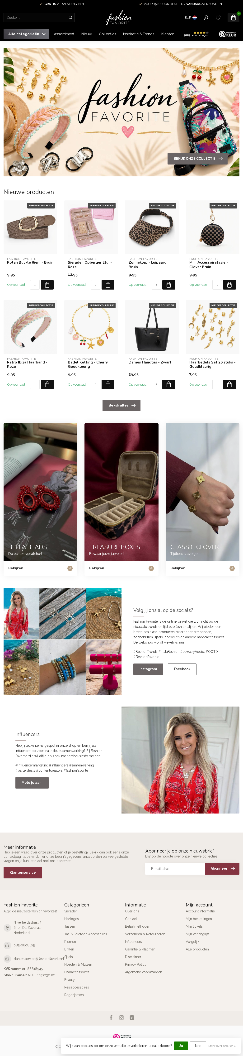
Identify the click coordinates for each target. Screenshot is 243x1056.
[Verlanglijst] (218, 17)
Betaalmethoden (137, 926)
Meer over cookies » (222, 1046)
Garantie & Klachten (140, 949)
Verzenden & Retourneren (145, 934)
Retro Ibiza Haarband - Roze (27, 364)
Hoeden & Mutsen (78, 964)
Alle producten (197, 949)
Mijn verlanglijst (197, 934)
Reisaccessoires (76, 987)
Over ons (132, 911)
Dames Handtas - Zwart (150, 362)
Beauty (69, 980)
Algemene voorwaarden (143, 972)
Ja (181, 1046)
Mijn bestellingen (199, 919)
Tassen (69, 926)
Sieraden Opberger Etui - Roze (90, 264)
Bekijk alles (118, 405)
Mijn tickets (194, 926)
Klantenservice (174, 34)
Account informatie (200, 911)
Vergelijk (192, 942)
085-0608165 (24, 945)
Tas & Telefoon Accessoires (85, 934)
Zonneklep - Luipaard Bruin (148, 264)
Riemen (70, 942)
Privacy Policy (135, 964)
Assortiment (64, 34)
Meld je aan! (32, 783)
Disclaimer (133, 957)
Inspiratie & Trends (138, 34)
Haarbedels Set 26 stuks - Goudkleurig (212, 364)
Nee (198, 1046)
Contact (131, 919)
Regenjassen (74, 995)
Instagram (148, 669)
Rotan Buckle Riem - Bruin (30, 262)
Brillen (69, 949)
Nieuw (86, 34)
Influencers (133, 942)
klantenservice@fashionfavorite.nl (39, 959)
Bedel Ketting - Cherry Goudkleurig (88, 364)
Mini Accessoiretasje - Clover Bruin (208, 264)
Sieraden (71, 911)
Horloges (71, 919)
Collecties (107, 34)
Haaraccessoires (76, 972)
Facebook (182, 669)
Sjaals (68, 957)
